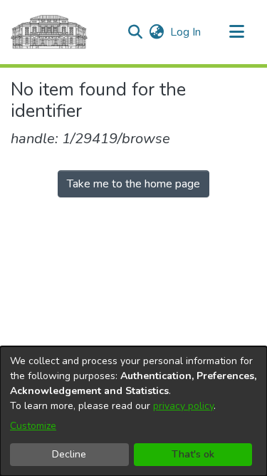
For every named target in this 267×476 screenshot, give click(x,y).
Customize (33, 426)
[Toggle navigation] (236, 32)
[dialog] (133, 411)
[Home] (49, 32)
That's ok (193, 454)
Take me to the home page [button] (133, 184)
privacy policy (183, 406)
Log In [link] (186, 32)
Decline (69, 454)
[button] (135, 32)
